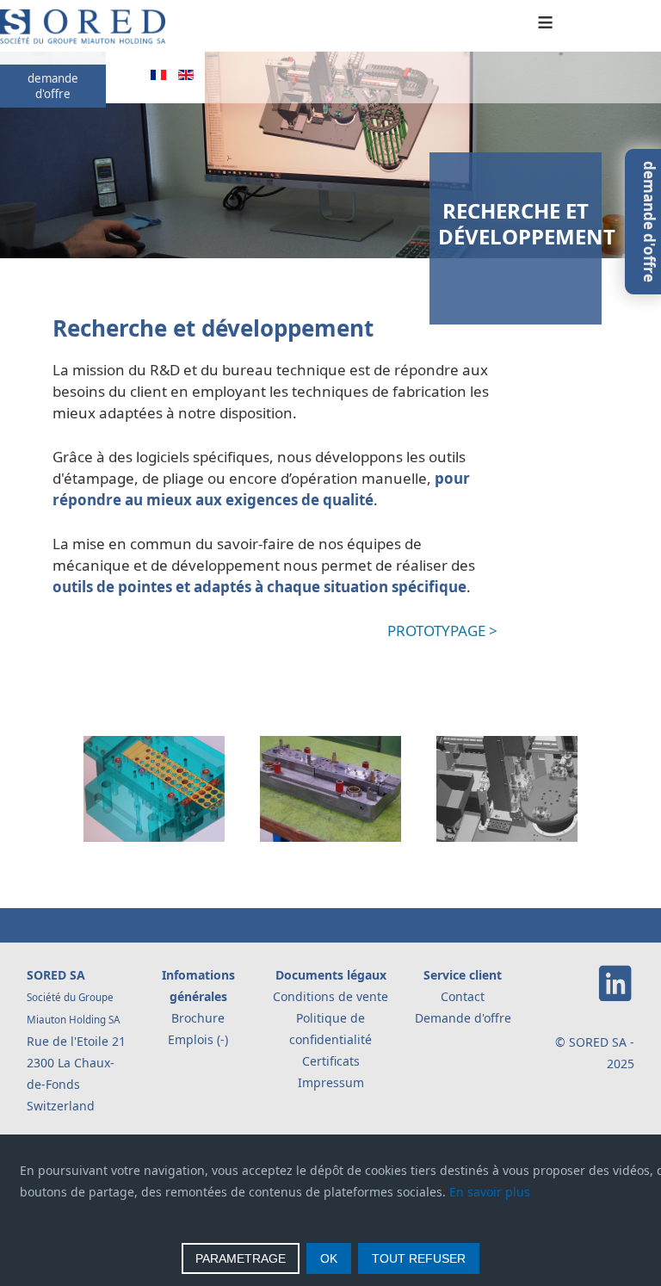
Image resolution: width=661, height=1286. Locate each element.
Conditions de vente (330, 996)
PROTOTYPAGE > (442, 630)
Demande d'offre (463, 1018)
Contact (463, 996)
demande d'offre (53, 86)
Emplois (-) (198, 1039)
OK (328, 1258)
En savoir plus (489, 1192)
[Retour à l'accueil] (82, 40)
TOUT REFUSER (419, 1258)
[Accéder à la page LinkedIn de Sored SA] (615, 998)
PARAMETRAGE (240, 1258)
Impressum (331, 1082)
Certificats (331, 1061)
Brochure (198, 1018)
